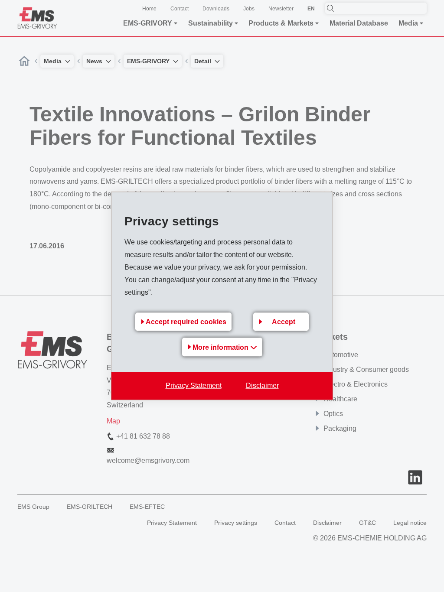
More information (221, 347)
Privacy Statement (194, 386)
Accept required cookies (186, 322)
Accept (283, 322)
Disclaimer (262, 386)
